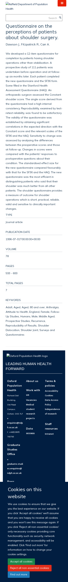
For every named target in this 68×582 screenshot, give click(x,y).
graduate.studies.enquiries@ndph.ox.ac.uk (15, 468)
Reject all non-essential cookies (29, 568)
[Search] (60, 18)
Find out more (18, 574)
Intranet (49, 434)
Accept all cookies (21, 561)
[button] (62, 3)
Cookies (49, 395)
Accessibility (51, 391)
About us (32, 381)
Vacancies (31, 400)
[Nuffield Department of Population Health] (29, 5)
